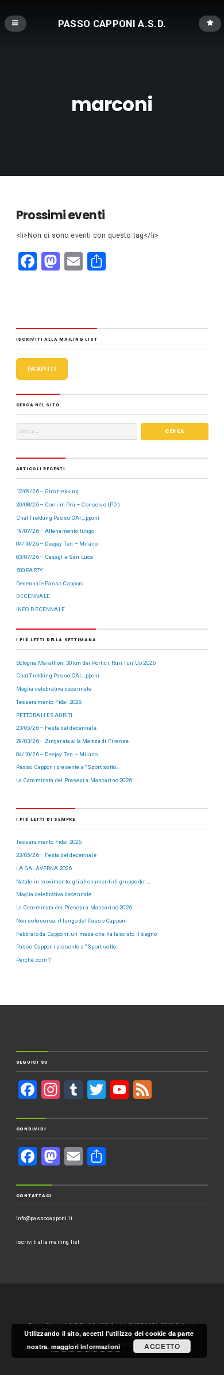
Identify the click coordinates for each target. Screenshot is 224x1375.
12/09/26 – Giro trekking (47, 491)
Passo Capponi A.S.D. (112, 23)
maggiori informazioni (86, 1346)
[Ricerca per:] (76, 431)
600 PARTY (29, 570)
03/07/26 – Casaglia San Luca (55, 557)
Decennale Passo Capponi (50, 583)
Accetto (162, 1346)
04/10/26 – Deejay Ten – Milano (57, 543)
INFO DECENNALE (40, 609)
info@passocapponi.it (44, 1218)
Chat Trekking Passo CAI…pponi (58, 518)
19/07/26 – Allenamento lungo (55, 531)
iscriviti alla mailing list (48, 1242)
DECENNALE (33, 596)
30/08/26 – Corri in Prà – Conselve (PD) (68, 504)
